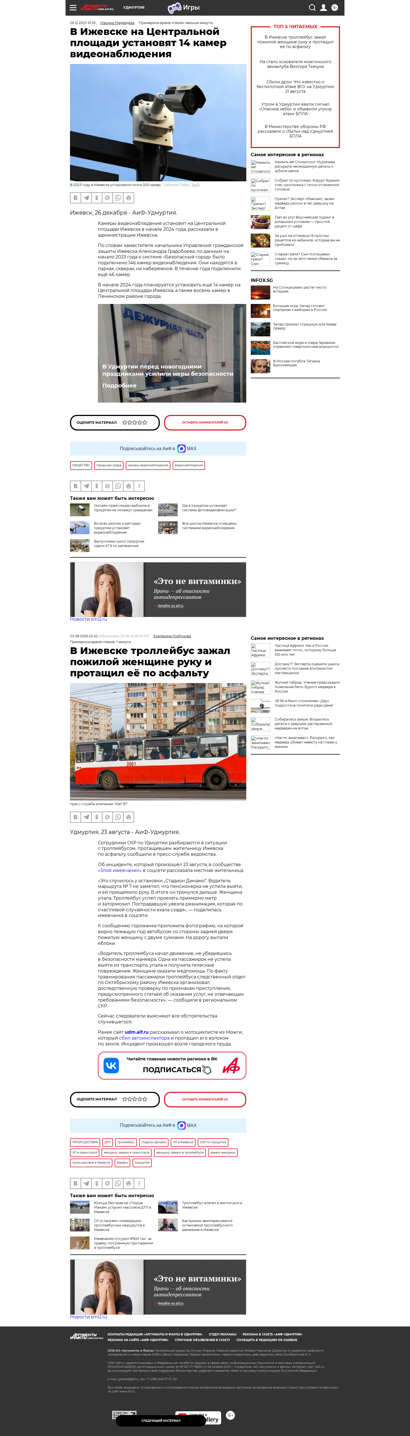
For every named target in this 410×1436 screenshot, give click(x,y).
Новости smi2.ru (88, 619)
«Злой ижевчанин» (120, 870)
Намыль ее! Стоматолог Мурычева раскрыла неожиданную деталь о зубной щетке (305, 166)
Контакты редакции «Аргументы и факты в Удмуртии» (155, 1334)
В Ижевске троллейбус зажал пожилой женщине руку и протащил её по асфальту (295, 42)
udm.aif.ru (137, 1032)
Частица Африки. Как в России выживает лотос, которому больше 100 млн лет (305, 650)
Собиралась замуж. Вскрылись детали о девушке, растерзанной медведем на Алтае (303, 723)
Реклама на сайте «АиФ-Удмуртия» (138, 1340)
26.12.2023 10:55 (83, 23)
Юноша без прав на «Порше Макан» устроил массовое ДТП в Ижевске (122, 1207)
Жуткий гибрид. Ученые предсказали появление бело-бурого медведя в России (307, 686)
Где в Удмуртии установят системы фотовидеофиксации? (209, 507)
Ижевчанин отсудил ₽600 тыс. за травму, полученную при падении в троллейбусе (123, 1243)
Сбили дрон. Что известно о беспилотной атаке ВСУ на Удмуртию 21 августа (295, 87)
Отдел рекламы (222, 1334)
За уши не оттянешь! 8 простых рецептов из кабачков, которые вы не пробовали (307, 240)
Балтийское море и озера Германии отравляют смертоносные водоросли (306, 345)
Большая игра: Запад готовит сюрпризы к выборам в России (300, 308)
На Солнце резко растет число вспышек (300, 289)
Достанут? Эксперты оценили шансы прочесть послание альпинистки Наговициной (307, 668)
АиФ (196, 185)
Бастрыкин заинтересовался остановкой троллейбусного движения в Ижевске (207, 1225)
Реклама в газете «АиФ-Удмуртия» (272, 1334)
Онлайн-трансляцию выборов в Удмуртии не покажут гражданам (123, 507)
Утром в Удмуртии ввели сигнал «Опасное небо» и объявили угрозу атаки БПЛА (295, 109)
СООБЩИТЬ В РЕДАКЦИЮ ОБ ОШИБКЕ (267, 1340)
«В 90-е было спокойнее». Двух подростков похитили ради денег (304, 703)
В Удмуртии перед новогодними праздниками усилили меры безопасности (167, 370)
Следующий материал (160, 1421)
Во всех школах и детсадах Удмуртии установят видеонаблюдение (117, 527)
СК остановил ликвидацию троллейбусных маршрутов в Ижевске (119, 1225)
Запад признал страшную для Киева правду (304, 326)
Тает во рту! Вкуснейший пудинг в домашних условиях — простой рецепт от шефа (304, 221)
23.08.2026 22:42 (84, 636)
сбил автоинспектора (144, 1038)
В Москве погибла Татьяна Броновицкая (296, 363)
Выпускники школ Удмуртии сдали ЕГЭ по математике (119, 543)
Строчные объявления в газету (202, 1340)
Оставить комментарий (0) (205, 422)
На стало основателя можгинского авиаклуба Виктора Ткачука (295, 64)
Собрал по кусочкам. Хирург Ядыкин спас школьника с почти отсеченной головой (307, 184)
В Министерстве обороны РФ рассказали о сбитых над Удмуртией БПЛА (295, 131)
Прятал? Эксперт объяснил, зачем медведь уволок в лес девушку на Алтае (304, 203)
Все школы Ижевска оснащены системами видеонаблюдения (209, 525)
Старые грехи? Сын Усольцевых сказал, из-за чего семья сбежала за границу (306, 258)
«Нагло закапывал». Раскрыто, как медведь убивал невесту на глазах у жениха (306, 742)
